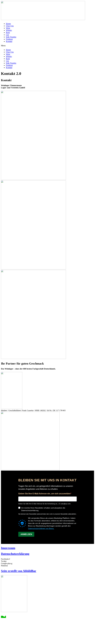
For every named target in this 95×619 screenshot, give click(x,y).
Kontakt (9, 41)
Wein (8, 28)
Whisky (9, 30)
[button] (47, 46)
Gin (7, 35)
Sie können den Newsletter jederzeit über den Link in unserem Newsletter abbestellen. (47, 514)
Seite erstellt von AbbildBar (18, 570)
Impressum (8, 548)
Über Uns (10, 26)
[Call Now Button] (3, 617)
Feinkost (9, 39)
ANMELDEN (26, 534)
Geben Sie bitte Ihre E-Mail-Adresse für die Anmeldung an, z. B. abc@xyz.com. (44, 504)
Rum (8, 32)
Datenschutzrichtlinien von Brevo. (41, 528)
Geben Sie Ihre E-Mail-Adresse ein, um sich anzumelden (44, 494)
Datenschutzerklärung (15, 553)
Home (8, 24)
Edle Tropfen (11, 37)
